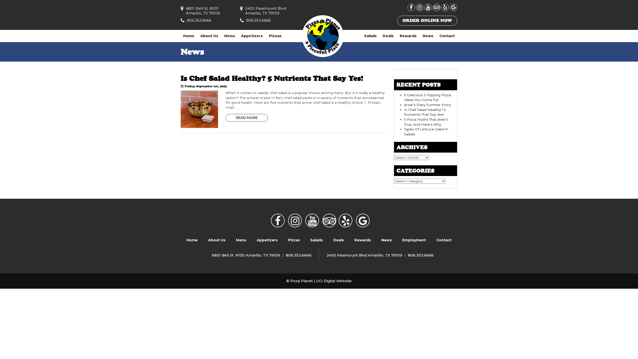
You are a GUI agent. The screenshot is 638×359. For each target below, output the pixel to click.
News (428, 36)
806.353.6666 (258, 20)
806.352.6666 (199, 20)
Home (188, 36)
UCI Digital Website (334, 281)
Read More (247, 118)
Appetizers (252, 36)
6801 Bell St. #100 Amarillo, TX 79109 (203, 10)
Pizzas (275, 36)
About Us (209, 36)
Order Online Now (427, 20)
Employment (414, 240)
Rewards (408, 36)
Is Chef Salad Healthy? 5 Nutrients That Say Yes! (272, 78)
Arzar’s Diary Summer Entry (427, 105)
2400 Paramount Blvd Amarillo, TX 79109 (265, 10)
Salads (370, 36)
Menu (229, 36)
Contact (447, 36)
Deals (388, 36)
